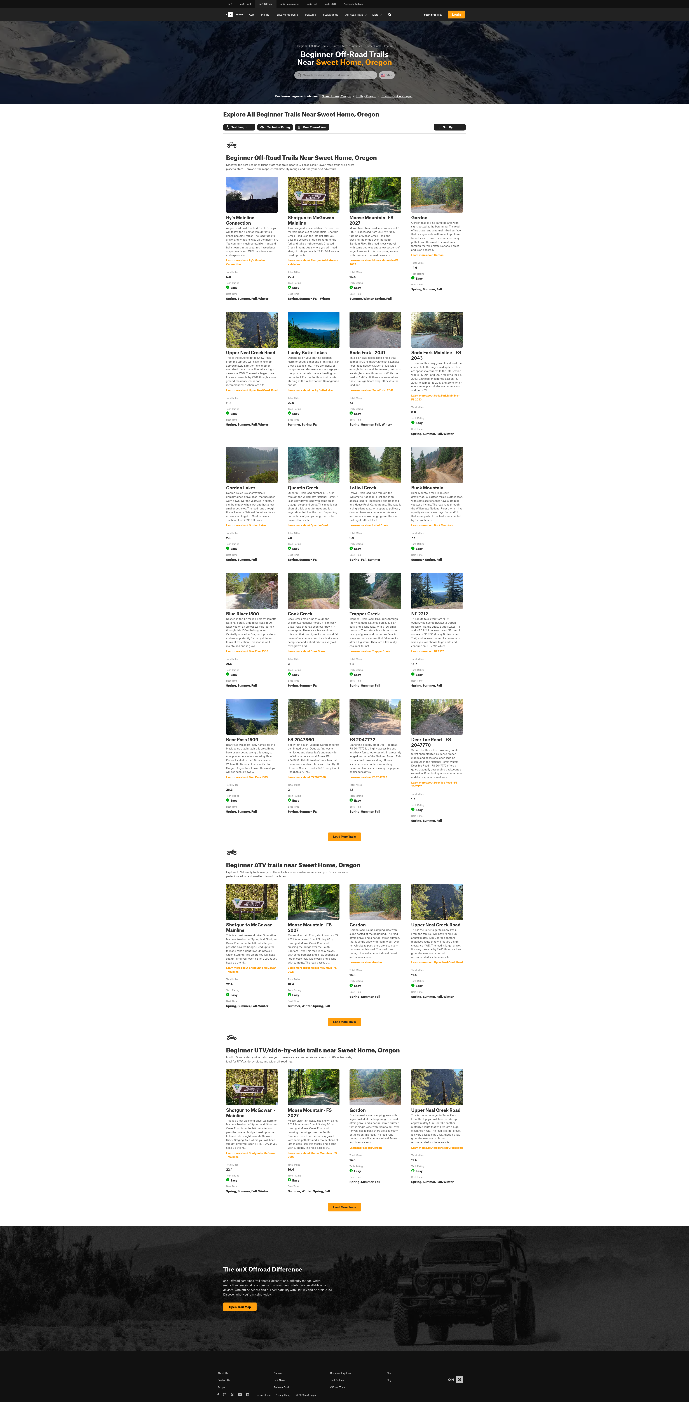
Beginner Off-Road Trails (312, 46)
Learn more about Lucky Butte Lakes (313, 374)
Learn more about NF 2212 (437, 631)
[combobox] (338, 75)
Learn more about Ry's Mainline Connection (252, 239)
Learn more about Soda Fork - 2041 (375, 374)
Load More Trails (344, 836)
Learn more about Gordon (437, 239)
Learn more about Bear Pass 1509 (252, 761)
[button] (239, 127)
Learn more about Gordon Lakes (252, 505)
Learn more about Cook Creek (313, 631)
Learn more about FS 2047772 (375, 761)
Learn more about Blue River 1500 (252, 631)
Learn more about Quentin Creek (313, 505)
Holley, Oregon (366, 96)
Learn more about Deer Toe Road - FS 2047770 (437, 761)
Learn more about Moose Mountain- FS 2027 (375, 239)
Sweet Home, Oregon (336, 96)
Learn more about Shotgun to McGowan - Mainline (313, 239)
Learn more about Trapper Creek (375, 631)
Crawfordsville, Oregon (397, 96)
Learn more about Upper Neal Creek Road (252, 374)
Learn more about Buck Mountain (437, 505)
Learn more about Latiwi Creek (375, 505)
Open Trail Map (240, 1307)
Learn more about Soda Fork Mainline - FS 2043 (437, 374)
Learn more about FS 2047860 (313, 761)
